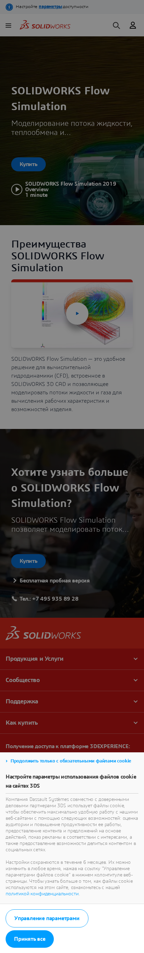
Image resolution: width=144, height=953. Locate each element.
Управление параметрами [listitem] (47, 918)
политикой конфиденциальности (42, 893)
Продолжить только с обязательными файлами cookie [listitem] (70, 761)
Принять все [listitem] (29, 939)
